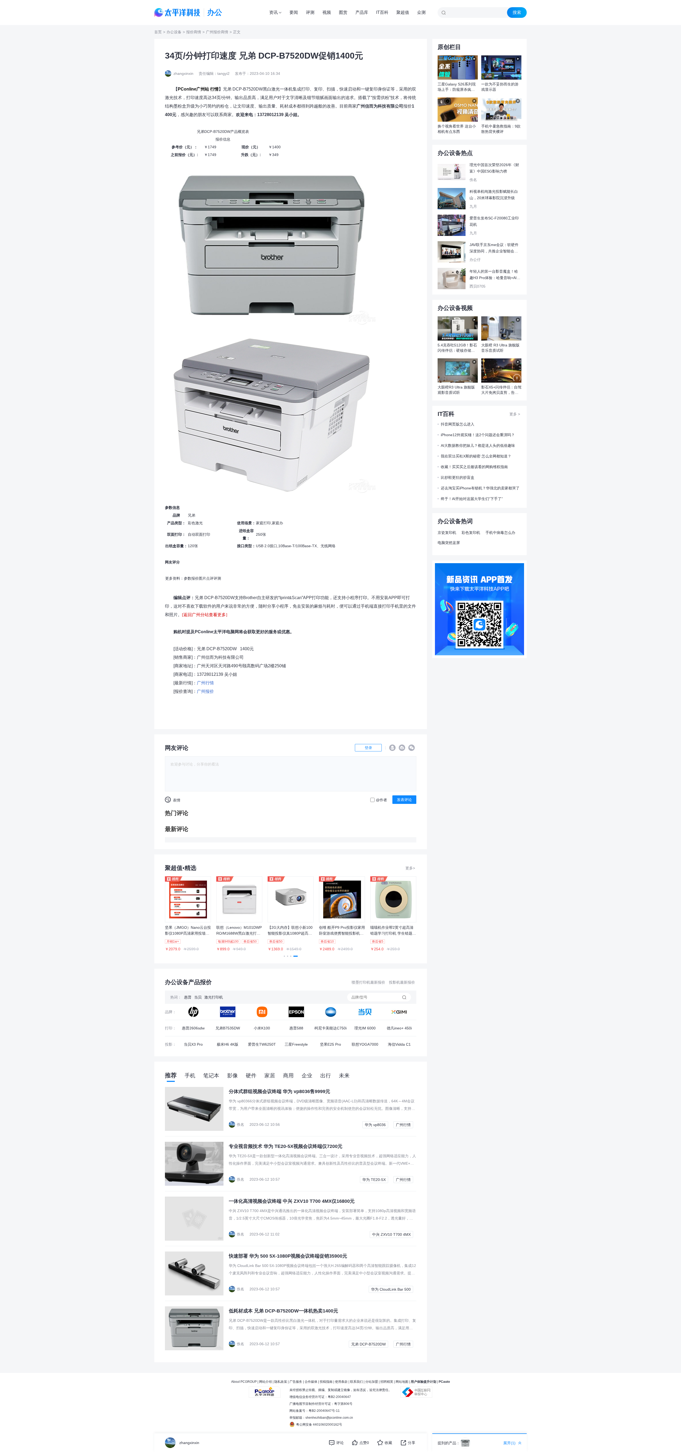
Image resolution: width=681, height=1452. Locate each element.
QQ (392, 748)
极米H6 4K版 (227, 1044)
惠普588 (296, 1028)
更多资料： (174, 578)
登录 (368, 748)
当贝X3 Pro (193, 1044)
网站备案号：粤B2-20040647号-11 (314, 1411)
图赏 (343, 12)
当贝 (198, 997)
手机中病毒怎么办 (500, 532)
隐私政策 (280, 1382)
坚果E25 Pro (330, 1044)
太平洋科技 (177, 12)
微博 (402, 748)
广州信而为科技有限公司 (220, 657)
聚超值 (402, 12)
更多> (410, 868)
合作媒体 (311, 1382)
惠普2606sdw (193, 1028)
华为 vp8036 (375, 1125)
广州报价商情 (217, 32)
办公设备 (174, 32)
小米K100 (262, 1028)
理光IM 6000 (365, 1028)
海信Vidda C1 (399, 1044)
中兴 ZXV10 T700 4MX (391, 1234)
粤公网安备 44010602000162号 (319, 1424)
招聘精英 (386, 1382)
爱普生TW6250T (262, 1044)
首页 (158, 32)
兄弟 (191, 515)
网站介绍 (265, 1382)
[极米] (399, 1012)
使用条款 (341, 1382)
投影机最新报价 (402, 982)
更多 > (514, 414)
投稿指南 (326, 1382)
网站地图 (402, 1382)
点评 (210, 578)
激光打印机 (213, 997)
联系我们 (356, 1382)
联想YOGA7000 (365, 1044)
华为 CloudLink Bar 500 (391, 1289)
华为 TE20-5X (374, 1179)
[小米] (262, 1012)
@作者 (381, 800)
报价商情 (193, 32)
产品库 (361, 12)
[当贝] (365, 1012)
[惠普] (193, 1012)
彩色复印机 (471, 532)
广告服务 (295, 1382)
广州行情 (403, 1125)
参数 (187, 578)
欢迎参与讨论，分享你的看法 (195, 764)
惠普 (188, 997)
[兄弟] (227, 1012)
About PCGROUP (244, 1382)
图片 (202, 578)
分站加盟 (371, 1382)
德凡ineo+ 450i (399, 1028)
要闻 (293, 12)
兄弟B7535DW (227, 1028)
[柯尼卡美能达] (330, 1012)
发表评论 (404, 799)
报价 (195, 578)
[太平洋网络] (265, 1390)
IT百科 (382, 12)
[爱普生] (296, 1012)
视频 (326, 12)
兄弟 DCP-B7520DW (217, 649)
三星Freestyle (296, 1044)
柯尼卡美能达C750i (330, 1028)
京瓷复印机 (447, 532)
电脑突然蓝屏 (449, 543)
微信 (411, 748)
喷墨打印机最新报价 (368, 982)
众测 (421, 12)
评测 (310, 12)
